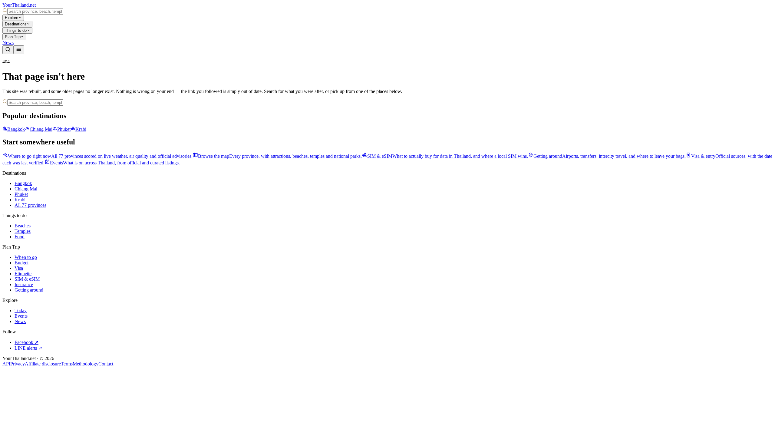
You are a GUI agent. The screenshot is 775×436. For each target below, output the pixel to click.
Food (20, 236)
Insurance (24, 284)
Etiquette (23, 273)
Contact (105, 363)
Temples (23, 231)
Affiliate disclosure (43, 363)
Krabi (80, 129)
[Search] (7, 49)
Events (21, 316)
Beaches (23, 225)
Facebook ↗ (26, 342)
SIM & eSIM (27, 279)
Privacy (17, 363)
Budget (21, 262)
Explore (11, 17)
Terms (67, 363)
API (6, 363)
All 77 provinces (30, 205)
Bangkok (16, 129)
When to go (26, 257)
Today (21, 310)
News (8, 42)
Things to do (16, 30)
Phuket (64, 129)
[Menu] (18, 49)
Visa (19, 268)
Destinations (16, 24)
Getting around (29, 289)
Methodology (85, 363)
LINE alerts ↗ (28, 348)
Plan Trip (13, 37)
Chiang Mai (41, 129)
